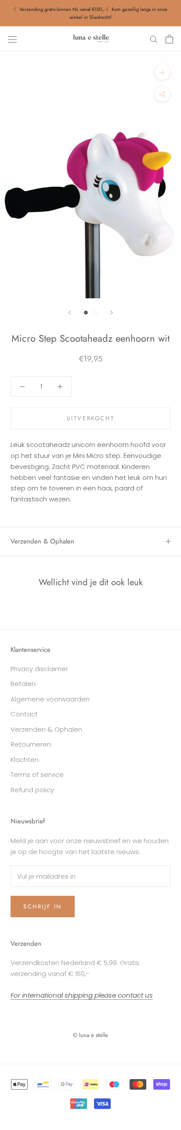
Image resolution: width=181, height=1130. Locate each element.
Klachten (25, 759)
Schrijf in (42, 906)
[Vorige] (69, 313)
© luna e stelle (90, 1035)
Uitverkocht (91, 418)
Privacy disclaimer (39, 668)
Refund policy (32, 789)
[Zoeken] (154, 39)
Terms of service (37, 774)
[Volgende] (111, 313)
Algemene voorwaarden (50, 699)
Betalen (23, 683)
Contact (24, 714)
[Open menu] (12, 39)
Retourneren (31, 744)
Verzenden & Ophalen (42, 541)
